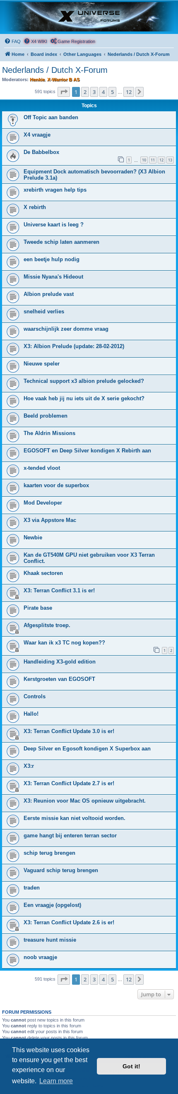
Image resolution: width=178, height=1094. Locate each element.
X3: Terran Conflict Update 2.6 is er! (69, 922)
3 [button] (94, 92)
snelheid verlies (44, 311)
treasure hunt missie (50, 940)
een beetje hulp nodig (51, 259)
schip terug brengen (49, 853)
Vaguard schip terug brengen (61, 870)
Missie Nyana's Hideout (53, 277)
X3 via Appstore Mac (50, 520)
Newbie (33, 537)
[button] (64, 92)
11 (153, 160)
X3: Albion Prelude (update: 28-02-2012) (74, 346)
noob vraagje (40, 957)
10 (144, 160)
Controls (35, 696)
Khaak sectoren (43, 573)
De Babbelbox (41, 152)
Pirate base (38, 608)
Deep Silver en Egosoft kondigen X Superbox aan (87, 748)
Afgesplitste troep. (47, 625)
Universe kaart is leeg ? (54, 224)
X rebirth (35, 207)
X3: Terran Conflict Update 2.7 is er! (69, 783)
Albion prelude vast (49, 294)
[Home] (89, 16)
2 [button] (85, 92)
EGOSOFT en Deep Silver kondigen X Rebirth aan (87, 450)
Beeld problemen (45, 416)
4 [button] (103, 92)
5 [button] (112, 92)
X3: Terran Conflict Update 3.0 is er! (69, 731)
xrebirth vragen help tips (55, 190)
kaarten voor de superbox (56, 485)
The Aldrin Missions (49, 433)
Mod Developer (43, 503)
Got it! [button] (131, 1066)
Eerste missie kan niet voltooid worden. (74, 818)
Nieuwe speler (42, 364)
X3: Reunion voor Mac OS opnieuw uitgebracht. (85, 801)
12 (161, 160)
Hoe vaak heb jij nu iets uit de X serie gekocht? (84, 398)
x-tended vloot (42, 468)
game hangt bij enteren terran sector (70, 835)
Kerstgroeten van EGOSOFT (59, 679)
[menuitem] (12, 41)
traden (32, 888)
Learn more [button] (56, 1080)
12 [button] (129, 92)
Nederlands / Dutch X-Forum (55, 70)
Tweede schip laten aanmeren (61, 242)
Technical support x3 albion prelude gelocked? (84, 381)
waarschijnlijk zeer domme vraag (66, 329)
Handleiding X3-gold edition (60, 662)
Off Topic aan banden (51, 117)
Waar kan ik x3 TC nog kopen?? (64, 643)
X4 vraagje (37, 135)
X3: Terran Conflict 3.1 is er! (59, 590)
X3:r (29, 766)
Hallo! (31, 714)
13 (170, 160)
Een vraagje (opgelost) (52, 905)
